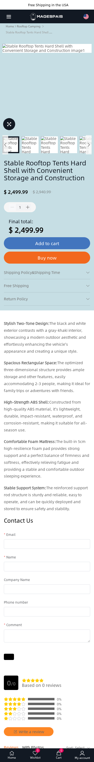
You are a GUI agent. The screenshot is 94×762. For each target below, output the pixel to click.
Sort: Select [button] (76, 747)
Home (10, 26)
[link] (10, 26)
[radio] (24, 680)
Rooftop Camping (28, 26)
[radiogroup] (33, 680)
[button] (5, 144)
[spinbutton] (20, 207)
